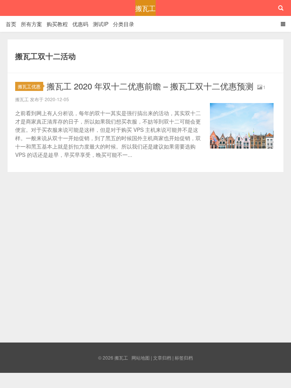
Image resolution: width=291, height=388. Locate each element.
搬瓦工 (145, 8)
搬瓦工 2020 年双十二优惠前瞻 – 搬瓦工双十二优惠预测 (150, 86)
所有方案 (31, 24)
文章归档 (162, 357)
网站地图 (140, 357)
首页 (11, 24)
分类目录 (123, 24)
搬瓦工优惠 (29, 86)
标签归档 (184, 357)
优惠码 (80, 24)
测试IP (100, 24)
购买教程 (57, 24)
